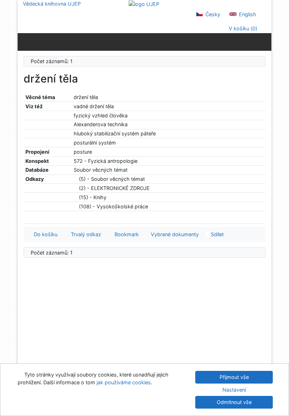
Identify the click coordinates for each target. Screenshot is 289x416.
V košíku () (242, 28)
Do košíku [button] (44, 234)
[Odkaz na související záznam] (76, 179)
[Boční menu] (24, 42)
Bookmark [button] (125, 234)
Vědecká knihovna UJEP (52, 4)
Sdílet (216, 234)
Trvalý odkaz (84, 234)
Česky (212, 14)
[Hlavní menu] (264, 42)
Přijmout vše (234, 377)
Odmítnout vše (234, 402)
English (247, 14)
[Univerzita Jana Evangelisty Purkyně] (144, 4)
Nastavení (234, 390)
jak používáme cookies (124, 382)
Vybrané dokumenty (174, 234)
